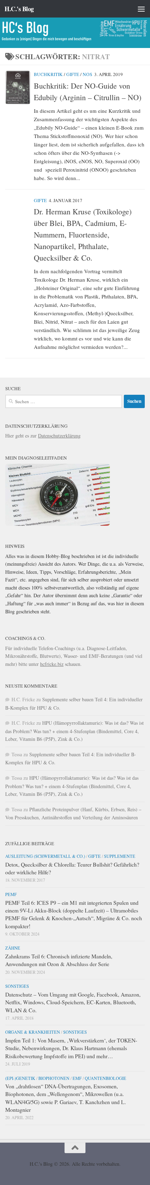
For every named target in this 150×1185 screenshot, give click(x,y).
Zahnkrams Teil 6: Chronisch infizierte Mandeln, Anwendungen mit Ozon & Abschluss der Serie (58, 959)
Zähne (12, 948)
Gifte (72, 74)
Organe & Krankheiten (32, 1032)
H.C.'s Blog (19, 8)
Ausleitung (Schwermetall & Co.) (45, 856)
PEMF (11, 894)
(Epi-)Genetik (20, 1078)
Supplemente (119, 856)
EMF (77, 1078)
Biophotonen (53, 1078)
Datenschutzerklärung (59, 435)
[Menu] (141, 9)
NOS (87, 74)
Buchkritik (48, 74)
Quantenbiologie (105, 1078)
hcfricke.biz (51, 664)
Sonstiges (17, 986)
